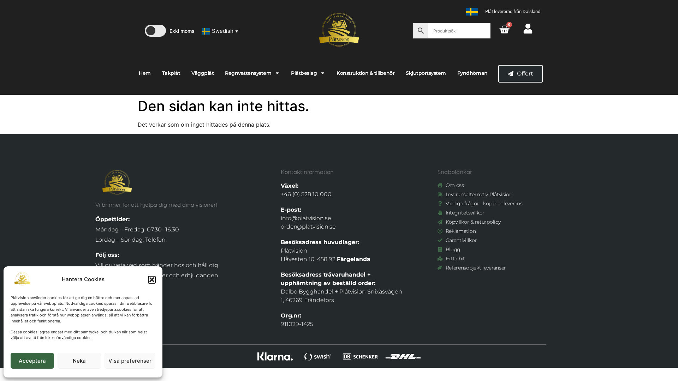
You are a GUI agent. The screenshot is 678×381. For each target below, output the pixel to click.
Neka (79, 360)
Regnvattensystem (248, 73)
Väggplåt (202, 73)
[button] (151, 279)
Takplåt (171, 73)
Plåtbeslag (304, 73)
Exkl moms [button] (182, 31)
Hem (145, 73)
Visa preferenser (129, 360)
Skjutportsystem (426, 73)
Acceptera (32, 360)
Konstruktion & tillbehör (365, 73)
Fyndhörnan (472, 73)
